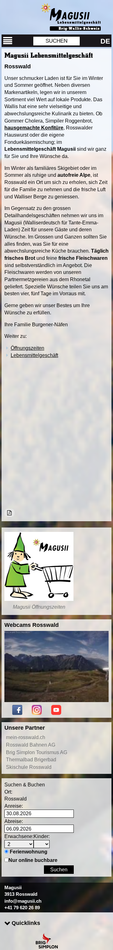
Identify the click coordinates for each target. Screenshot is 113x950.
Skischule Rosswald (28, 767)
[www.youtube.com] (56, 709)
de (105, 41)
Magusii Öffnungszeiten (39, 607)
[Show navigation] (8, 40)
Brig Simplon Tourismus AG (36, 752)
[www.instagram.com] (37, 709)
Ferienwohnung (28, 851)
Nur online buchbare (32, 860)
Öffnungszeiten (27, 348)
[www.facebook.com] (17, 709)
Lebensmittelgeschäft (34, 355)
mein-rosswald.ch (25, 737)
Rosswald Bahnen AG (30, 745)
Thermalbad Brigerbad (31, 759)
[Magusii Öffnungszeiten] (38, 566)
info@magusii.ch (22, 901)
